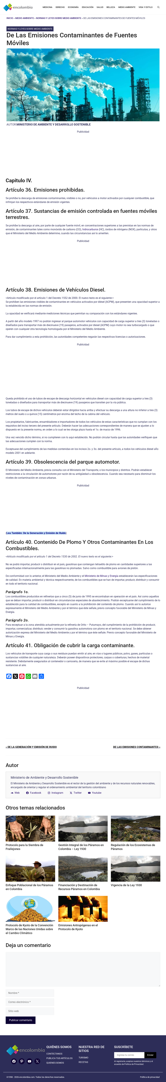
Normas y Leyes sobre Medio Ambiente (58, 18)
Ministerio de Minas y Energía (101, 575)
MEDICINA (47, 7)
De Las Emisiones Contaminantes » (136, 747)
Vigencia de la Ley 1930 (126, 885)
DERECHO (60, 7)
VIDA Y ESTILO (146, 7)
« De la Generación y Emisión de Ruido (31, 747)
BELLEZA (111, 7)
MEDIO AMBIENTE (126, 7)
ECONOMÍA (73, 7)
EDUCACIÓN (87, 7)
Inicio (9, 18)
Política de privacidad (150, 1077)
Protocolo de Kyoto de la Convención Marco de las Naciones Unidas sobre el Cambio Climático (29, 929)
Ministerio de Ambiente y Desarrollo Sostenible (54, 124)
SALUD (100, 7)
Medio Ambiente (24, 18)
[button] (158, 7)
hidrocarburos (90, 229)
